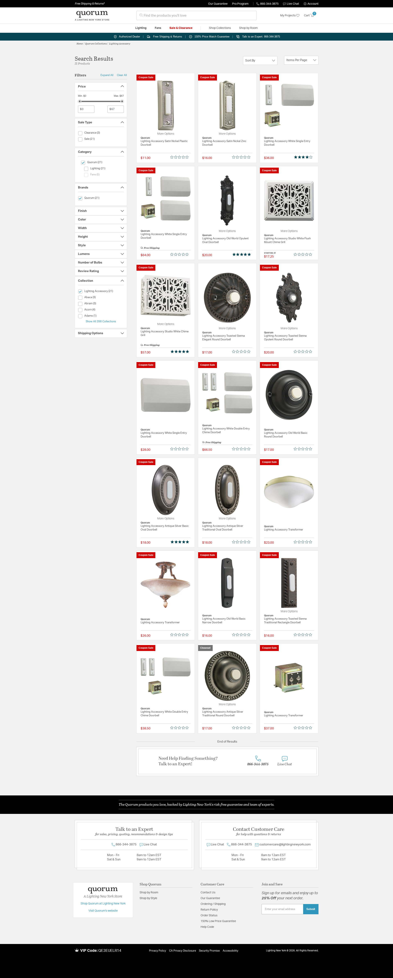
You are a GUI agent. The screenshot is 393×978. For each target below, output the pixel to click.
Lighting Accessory (119, 43)
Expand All (107, 75)
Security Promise (209, 951)
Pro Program (240, 3)
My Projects (288, 15)
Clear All (122, 75)
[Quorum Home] (92, 15)
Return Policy (209, 909)
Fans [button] (158, 28)
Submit (310, 909)
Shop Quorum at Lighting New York (103, 903)
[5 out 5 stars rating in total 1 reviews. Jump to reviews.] (242, 254)
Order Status (209, 915)
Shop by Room (149, 892)
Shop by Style (148, 898)
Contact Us (208, 892)
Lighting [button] (141, 28)
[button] (311, 3)
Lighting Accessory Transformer (283, 529)
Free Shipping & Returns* (90, 3)
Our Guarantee (218, 3)
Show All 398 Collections (101, 321)
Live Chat (293, 3)
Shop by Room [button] (248, 28)
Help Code (207, 927)
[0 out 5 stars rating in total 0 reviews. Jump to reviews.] (180, 157)
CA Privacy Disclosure (182, 951)
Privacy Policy (157, 951)
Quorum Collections (96, 43)
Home (80, 43)
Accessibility (230, 951)
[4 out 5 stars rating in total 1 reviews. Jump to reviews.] (304, 157)
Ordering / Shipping (213, 904)
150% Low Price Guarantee (218, 921)
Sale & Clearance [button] (180, 28)
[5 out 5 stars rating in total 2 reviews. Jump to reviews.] (181, 542)
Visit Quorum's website (103, 910)
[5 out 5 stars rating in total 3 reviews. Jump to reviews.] (181, 351)
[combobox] (196, 15)
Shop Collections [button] (220, 28)
